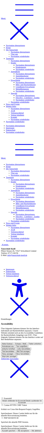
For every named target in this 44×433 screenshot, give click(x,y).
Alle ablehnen (36, 431)
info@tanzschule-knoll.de (17, 255)
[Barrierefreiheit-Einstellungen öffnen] (19, 296)
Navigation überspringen (15, 164)
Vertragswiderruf (12, 276)
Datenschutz (10, 271)
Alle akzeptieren (23, 431)
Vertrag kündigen (12, 274)
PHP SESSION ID (11, 418)
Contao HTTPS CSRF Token (15, 405)
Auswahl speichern (8, 431)
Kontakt (5, 245)
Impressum (10, 269)
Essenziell (8, 398)
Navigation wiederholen (20, 175)
